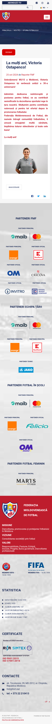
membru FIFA (33, 573)
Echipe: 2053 (10, 603)
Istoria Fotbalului (30, 30)
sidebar (8, 52)
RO (44, 8)
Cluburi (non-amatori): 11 (16, 614)
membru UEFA (8, 573)
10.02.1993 (6, 575)
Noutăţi (16, 30)
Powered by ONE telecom (42, 716)
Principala (6, 30)
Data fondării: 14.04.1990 (16, 600)
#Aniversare (14, 187)
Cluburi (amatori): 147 (14, 607)
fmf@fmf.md (13, 689)
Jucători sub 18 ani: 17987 (16, 617)
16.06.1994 (45, 573)
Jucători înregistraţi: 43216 (17, 610)
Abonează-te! (14, 3)
